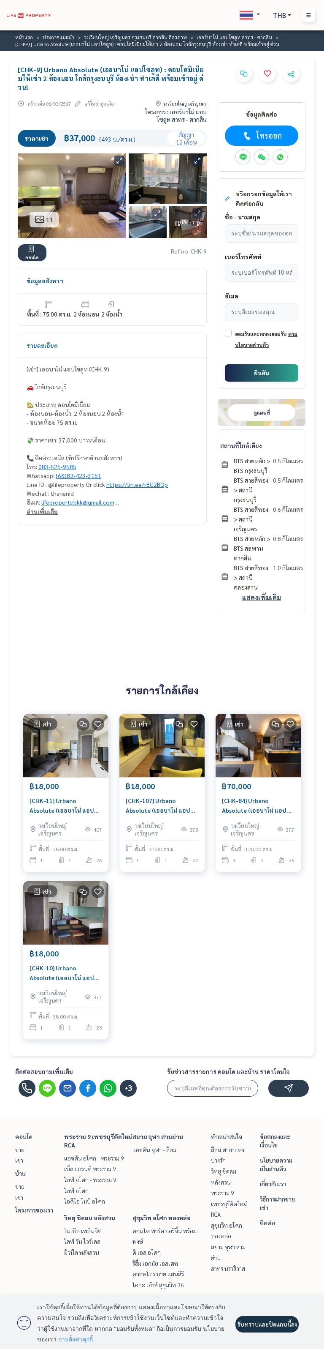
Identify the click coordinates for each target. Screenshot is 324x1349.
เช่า (19, 1160)
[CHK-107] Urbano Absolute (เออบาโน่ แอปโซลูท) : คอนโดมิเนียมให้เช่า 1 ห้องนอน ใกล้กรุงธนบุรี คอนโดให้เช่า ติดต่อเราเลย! (161, 806)
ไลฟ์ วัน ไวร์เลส (82, 1241)
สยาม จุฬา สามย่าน (157, 1136)
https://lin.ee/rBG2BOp (137, 484)
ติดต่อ (267, 1222)
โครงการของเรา (34, 1210)
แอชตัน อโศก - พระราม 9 (94, 1158)
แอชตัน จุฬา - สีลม (154, 1149)
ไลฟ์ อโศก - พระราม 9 (90, 1179)
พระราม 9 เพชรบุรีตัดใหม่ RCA (229, 1203)
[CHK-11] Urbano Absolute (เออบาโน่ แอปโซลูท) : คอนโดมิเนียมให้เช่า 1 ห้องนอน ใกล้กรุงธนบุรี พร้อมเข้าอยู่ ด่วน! (65, 806)
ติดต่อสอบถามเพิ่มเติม (44, 1071)
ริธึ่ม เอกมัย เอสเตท (155, 1263)
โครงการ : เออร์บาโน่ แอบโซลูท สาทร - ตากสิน (176, 115)
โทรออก (269, 135)
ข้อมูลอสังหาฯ (45, 280)
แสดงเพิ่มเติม (261, 597)
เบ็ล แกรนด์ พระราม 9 (90, 1168)
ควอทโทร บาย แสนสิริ (158, 1274)
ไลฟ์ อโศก (76, 1190)
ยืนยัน (261, 373)
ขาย (19, 1149)
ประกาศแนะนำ (58, 37)
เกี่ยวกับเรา (273, 1184)
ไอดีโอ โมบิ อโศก (84, 1201)
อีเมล (231, 296)
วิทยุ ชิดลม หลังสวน (89, 1217)
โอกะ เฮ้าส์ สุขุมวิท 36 (158, 1285)
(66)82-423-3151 (78, 475)
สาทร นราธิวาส (228, 1268)
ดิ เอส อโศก (146, 1252)
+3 (128, 1088)
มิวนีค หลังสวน (81, 1252)
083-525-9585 (57, 466)
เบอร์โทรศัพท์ (243, 256)
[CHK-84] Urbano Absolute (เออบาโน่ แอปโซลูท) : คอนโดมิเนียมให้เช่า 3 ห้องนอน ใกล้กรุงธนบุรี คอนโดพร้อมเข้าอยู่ (257, 806)
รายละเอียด (42, 345)
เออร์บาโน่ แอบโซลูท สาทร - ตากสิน (234, 37)
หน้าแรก (24, 37)
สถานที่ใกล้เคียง (241, 445)
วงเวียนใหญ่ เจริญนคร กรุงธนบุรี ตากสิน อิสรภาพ (135, 37)
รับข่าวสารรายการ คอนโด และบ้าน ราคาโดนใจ (228, 1071)
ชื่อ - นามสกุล (242, 217)
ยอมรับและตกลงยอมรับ (260, 333)
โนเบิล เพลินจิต (83, 1230)
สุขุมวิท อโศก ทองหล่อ (161, 1217)
